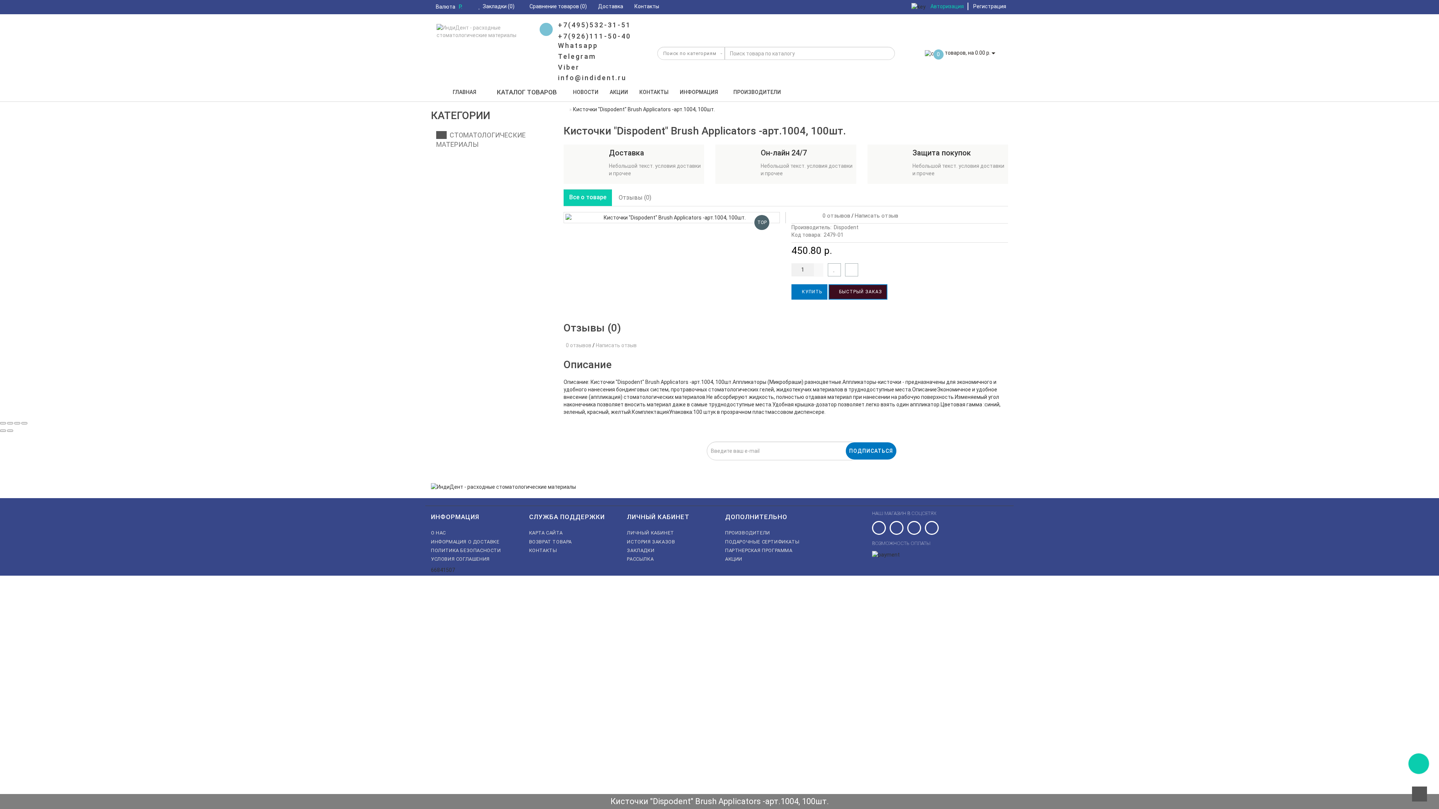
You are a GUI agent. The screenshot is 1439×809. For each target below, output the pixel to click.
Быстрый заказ (860, 291)
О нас (438, 533)
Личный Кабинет (650, 533)
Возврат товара (550, 542)
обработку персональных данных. (684, 464)
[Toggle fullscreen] (17, 423)
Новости (585, 92)
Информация (699, 92)
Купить (811, 291)
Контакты (654, 92)
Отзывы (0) (635, 197)
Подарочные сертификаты (762, 542)
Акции (619, 92)
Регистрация (989, 6)
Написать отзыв (876, 215)
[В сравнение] (851, 269)
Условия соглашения (460, 559)
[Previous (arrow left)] (3, 431)
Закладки (640, 550)
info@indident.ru (592, 78)
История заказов (651, 542)
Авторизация (947, 6)
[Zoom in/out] (24, 423)
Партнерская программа (759, 550)
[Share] (10, 423)
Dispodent (846, 227)
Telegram (577, 56)
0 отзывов (835, 215)
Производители (757, 92)
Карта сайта (546, 533)
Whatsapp (578, 45)
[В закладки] (834, 269)
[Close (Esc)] (3, 423)
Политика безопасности (466, 550)
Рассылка (640, 559)
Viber (569, 67)
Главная (464, 92)
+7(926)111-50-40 (594, 36)
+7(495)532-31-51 (594, 25)
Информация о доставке (465, 542)
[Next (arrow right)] (10, 431)
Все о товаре (587, 197)
